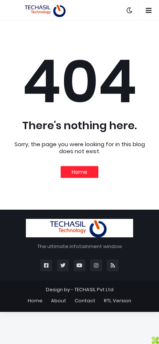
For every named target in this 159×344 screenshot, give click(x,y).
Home (79, 172)
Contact (85, 300)
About (58, 300)
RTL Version (117, 300)
